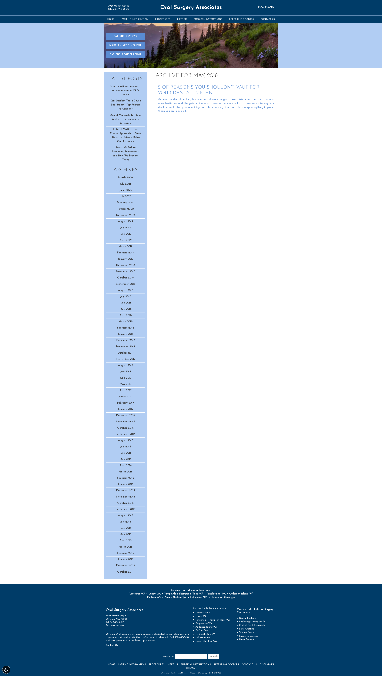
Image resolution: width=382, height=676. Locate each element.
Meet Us (182, 19)
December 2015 (125, 490)
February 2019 (125, 253)
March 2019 (125, 246)
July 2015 (125, 522)
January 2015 (125, 559)
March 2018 (125, 321)
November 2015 (125, 497)
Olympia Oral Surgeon (118, 634)
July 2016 (125, 447)
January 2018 (125, 334)
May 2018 (125, 309)
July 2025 (125, 184)
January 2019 (125, 259)
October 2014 (125, 572)
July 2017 (125, 371)
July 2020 (125, 196)
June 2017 (125, 378)
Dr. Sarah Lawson (141, 634)
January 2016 (125, 484)
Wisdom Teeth (246, 632)
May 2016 (125, 459)
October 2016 (125, 428)
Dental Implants (247, 618)
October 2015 (125, 503)
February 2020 (125, 202)
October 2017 (125, 353)
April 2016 (126, 465)
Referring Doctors (241, 19)
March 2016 (125, 472)
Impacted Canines (248, 636)
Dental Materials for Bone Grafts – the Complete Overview (125, 119)
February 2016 (125, 478)
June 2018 (125, 303)
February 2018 (125, 328)
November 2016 (125, 421)
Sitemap (191, 668)
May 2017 (125, 384)
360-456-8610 (265, 7)
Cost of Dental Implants (252, 625)
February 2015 (125, 553)
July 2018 (125, 296)
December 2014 (125, 565)
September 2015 (125, 509)
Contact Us (268, 19)
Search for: (168, 656)
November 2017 (125, 346)
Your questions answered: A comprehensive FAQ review (125, 90)
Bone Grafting (246, 629)
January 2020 (125, 209)
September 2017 (125, 359)
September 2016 (125, 434)
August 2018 (125, 290)
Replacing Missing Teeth (252, 622)
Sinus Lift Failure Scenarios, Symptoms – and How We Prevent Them (125, 153)
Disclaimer (267, 665)
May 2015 (125, 534)
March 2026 (125, 177)
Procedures (162, 19)
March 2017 (126, 396)
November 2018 (125, 271)
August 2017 (125, 365)
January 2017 (125, 409)
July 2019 (125, 227)
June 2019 (125, 234)
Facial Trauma (246, 640)
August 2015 (125, 515)
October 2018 (125, 278)
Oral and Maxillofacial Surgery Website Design (182, 673)
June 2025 (125, 190)
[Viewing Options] (6, 670)
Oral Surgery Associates (191, 7)
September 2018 (125, 284)
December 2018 (125, 265)
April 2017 (125, 390)
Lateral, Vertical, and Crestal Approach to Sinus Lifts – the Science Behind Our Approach (125, 135)
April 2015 (126, 540)
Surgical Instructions (208, 19)
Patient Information (134, 19)
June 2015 (125, 528)
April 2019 (126, 240)
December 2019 (125, 215)
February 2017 (125, 403)
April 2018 (126, 315)
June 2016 (125, 453)
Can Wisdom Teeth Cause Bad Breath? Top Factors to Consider (125, 105)
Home (110, 19)
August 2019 (125, 221)
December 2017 (125, 340)
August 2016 (125, 440)
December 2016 (125, 415)
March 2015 (125, 547)
